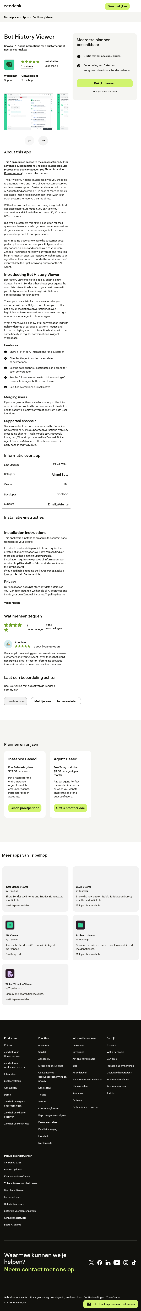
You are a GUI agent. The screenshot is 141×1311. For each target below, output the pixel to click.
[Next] (43, 140)
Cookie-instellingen (94, 1297)
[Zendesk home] (12, 6)
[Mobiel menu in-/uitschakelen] (134, 6)
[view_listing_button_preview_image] (28, 111)
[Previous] (29, 140)
